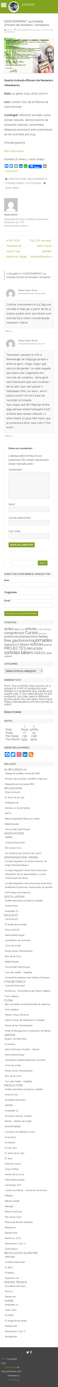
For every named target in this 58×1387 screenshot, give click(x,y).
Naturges (9, 1206)
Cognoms (10, 592)
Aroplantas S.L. (12, 911)
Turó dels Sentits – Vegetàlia (18, 972)
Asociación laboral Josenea (18, 1116)
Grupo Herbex (12, 1169)
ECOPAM (9, 1315)
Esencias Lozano (13, 1164)
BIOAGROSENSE (13, 1126)
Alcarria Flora (11, 906)
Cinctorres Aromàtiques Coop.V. (20, 1132)
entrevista (11, 636)
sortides (12, 652)
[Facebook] (31, 1352)
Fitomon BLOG (12, 930)
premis (48, 644)
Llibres (23, 644)
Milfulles (9, 1195)
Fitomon (9, 1291)
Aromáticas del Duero (15, 1100)
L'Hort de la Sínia (13, 945)
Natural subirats (12, 1201)
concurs (47, 629)
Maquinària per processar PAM (19, 784)
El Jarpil (8, 1158)
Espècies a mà (12, 1278)
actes (8, 187)
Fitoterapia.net (11, 802)
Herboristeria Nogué (14, 935)
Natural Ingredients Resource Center (22, 819)
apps (22, 629)
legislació (10, 644)
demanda (42, 633)
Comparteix (11, 171)
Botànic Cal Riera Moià (15, 1039)
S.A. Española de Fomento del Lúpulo (23, 853)
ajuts (17, 629)
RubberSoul (10, 1367)
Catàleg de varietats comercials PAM (22, 773)
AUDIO (40, 629)
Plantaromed (11, 1233)
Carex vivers (11, 1310)
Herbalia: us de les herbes (17, 808)
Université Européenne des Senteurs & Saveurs (27, 977)
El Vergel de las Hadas (16, 924)
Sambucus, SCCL (13, 1238)
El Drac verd (11, 1148)
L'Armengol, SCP (13, 1185)
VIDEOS (39, 653)
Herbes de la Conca (14, 1174)
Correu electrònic (20, 517)
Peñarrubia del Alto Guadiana (19, 1222)
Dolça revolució (12, 792)
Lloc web (14, 531)
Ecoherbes (10, 1044)
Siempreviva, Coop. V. (15, 1243)
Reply (7, 331)
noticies (37, 644)
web (49, 653)
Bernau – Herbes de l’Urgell (18, 1121)
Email (7, 600)
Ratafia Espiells (12, 824)
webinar (8, 656)
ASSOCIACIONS (17, 179)
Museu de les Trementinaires (19, 951)
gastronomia (23, 640)
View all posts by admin (17, 226)
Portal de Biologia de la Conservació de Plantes (28, 1031)
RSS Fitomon (14, 712)
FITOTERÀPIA (33, 183)
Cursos (31, 632)
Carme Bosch (11, 919)
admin (9, 30)
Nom (12, 504)
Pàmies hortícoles (13, 1211)
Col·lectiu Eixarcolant (15, 842)
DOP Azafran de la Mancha (17, 892)
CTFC (4, 1359)
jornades (43, 640)
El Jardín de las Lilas (14, 797)
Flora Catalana (11, 996)
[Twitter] (27, 1352)
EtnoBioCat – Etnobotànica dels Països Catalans (27, 991)
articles (31, 629)
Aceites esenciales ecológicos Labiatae (24, 900)
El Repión (9, 1273)
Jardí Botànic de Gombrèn (17, 940)
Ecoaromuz (10, 1137)
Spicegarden (11, 1336)
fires (7, 640)
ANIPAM (8, 837)
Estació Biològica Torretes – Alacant (22, 1049)
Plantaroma (10, 1227)
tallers (15, 187)
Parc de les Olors (13, 848)
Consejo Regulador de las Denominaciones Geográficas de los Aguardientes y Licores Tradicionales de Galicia (26, 874)
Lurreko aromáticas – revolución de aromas (26, 1190)
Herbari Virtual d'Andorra (17, 1015)
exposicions (28, 636)
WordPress (14, 1380)
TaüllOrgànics (11, 1249)
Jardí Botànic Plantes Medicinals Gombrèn (25, 1060)
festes (43, 636)
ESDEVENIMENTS (37, 179)
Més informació (14, 151)
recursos (34, 648)
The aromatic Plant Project (17, 829)
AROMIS (9, 1105)
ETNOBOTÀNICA (14, 183)
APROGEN (10, 1257)
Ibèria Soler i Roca (27, 290)
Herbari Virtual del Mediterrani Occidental (25, 1020)
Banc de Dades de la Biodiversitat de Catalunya (27, 1004)
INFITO (8, 813)
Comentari (15, 469)
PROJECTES (15, 648)
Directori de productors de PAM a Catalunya (26, 779)
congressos (14, 633)
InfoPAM (28, 4)
